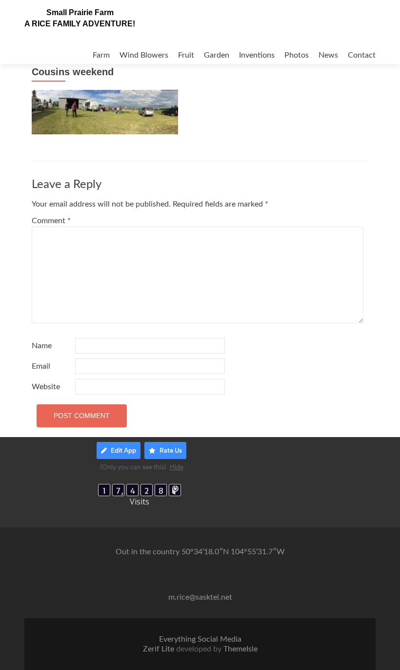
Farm (101, 55)
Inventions (257, 55)
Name (42, 346)
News (328, 55)
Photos (296, 55)
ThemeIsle (240, 649)
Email (41, 366)
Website (46, 387)
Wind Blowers (144, 55)
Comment (51, 221)
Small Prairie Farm (80, 12)
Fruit (186, 55)
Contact (362, 55)
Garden (216, 55)
